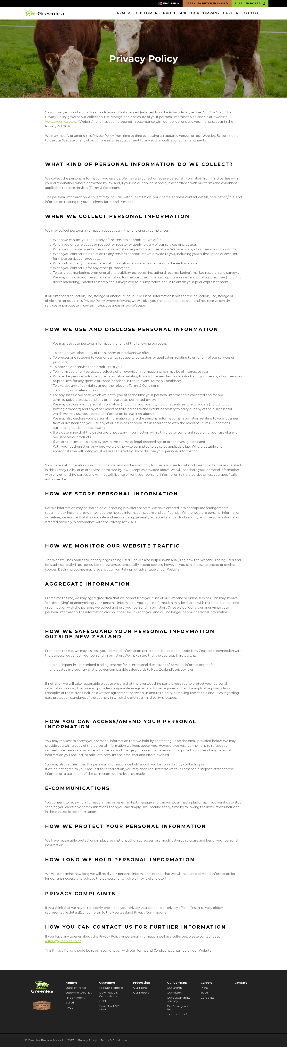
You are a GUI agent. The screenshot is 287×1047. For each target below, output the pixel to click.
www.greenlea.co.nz (61, 122)
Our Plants (140, 987)
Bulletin (70, 1002)
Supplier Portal (75, 987)
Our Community (178, 1014)
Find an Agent (75, 997)
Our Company (205, 13)
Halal (102, 1001)
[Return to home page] (44, 13)
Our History (174, 992)
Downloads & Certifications (108, 994)
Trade (204, 992)
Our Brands (174, 987)
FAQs (69, 1007)
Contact (253, 13)
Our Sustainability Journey (178, 999)
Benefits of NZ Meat (109, 1007)
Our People (141, 992)
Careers (232, 13)
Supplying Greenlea (78, 992)
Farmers (123, 13)
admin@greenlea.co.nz (63, 941)
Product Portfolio (111, 987)
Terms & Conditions (114, 1040)
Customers (148, 13)
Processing (175, 13)
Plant (204, 987)
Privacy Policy (87, 1040)
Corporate (208, 997)
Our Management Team (179, 1007)
